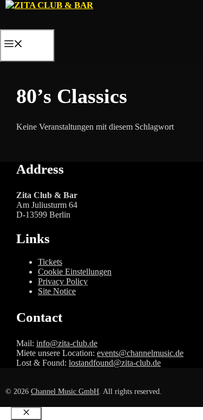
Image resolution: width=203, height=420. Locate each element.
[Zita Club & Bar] (49, 5)
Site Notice (57, 291)
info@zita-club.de (66, 343)
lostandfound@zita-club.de (115, 362)
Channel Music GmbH (65, 391)
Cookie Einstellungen (75, 271)
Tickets (50, 261)
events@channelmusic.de (140, 353)
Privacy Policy (63, 281)
